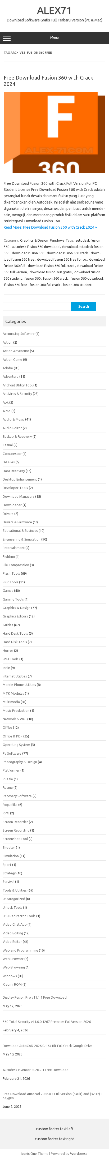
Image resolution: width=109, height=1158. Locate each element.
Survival (8, 881)
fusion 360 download (87, 278)
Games (8, 590)
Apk (5, 402)
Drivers (8, 513)
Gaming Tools (13, 599)
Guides (8, 625)
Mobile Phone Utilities (19, 684)
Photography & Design (20, 762)
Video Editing (13, 933)
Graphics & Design (34, 240)
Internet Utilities (15, 676)
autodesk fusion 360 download (36, 246)
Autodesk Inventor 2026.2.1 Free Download (36, 1070)
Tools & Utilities (15, 890)
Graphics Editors (15, 616)
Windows (57, 240)
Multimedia (11, 702)
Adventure (11, 376)
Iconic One (29, 1153)
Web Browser (13, 959)
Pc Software (12, 753)
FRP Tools (10, 582)
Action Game (12, 359)
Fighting (9, 556)
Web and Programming (20, 950)
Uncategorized (14, 899)
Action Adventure (16, 351)
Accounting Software (19, 333)
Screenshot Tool (15, 839)
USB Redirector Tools (19, 916)
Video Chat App (15, 924)
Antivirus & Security (17, 393)
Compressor (12, 453)
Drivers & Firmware (17, 522)
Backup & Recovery (17, 436)
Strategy (9, 873)
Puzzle (8, 779)
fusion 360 (32, 278)
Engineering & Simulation (21, 539)
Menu (54, 37)
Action (7, 342)
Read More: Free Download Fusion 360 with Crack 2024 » (50, 227)
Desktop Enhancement (20, 479)
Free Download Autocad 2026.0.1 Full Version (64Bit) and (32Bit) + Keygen (53, 1096)
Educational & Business (20, 530)
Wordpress (78, 1153)
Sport (7, 864)
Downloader (12, 505)
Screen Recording (16, 830)
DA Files (9, 462)
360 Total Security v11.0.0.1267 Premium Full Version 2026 (47, 1021)
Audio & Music (13, 419)
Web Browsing (14, 967)
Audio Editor (12, 428)
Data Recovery (14, 471)
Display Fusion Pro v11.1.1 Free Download (35, 997)
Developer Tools (15, 488)
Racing (8, 787)
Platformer (11, 770)
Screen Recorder (15, 822)
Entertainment (14, 548)
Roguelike (10, 804)
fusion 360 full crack (45, 285)
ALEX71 (54, 10)
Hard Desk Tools (15, 633)
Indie (6, 668)
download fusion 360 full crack (51, 265)
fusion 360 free (15, 285)
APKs (7, 411)
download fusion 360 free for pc (62, 259)
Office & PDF (12, 736)
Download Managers (18, 496)
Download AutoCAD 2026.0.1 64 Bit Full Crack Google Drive (47, 1046)
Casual (8, 445)
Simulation (11, 856)
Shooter (9, 847)
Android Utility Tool (18, 385)
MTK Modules (13, 693)
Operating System (16, 744)
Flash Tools (11, 573)
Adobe (8, 368)
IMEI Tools (11, 659)
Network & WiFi (14, 719)
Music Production (16, 710)
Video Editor (12, 941)
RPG (6, 813)
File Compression (16, 565)
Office (7, 727)
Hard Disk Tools (15, 642)
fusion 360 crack (55, 278)
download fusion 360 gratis (51, 272)
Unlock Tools (12, 907)
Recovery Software (17, 796)
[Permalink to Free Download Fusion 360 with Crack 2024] (54, 172)
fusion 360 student (77, 285)
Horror (8, 650)
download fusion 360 (28, 253)
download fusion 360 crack (67, 253)
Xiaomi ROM (12, 984)
